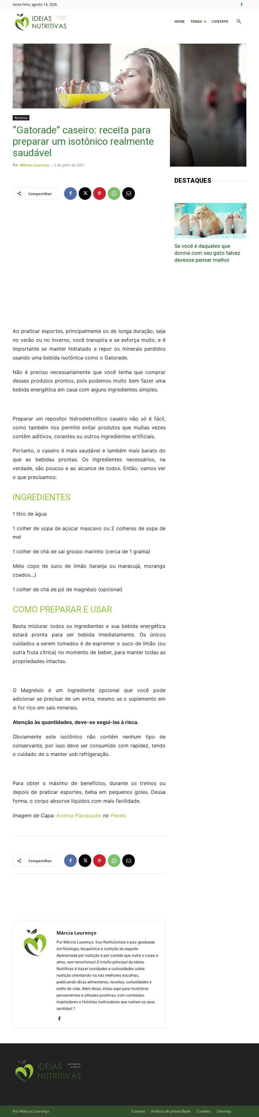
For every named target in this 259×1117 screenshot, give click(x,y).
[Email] (128, 193)
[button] (238, 22)
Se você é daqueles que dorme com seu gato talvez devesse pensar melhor (207, 253)
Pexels (118, 815)
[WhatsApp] (114, 193)
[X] (85, 193)
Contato (220, 21)
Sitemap (224, 1111)
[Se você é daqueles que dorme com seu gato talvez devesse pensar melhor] (210, 221)
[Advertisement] (89, 256)
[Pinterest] (99, 193)
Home (179, 21)
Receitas (21, 117)
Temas (196, 21)
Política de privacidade (171, 1111)
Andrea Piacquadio (78, 815)
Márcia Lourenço (34, 165)
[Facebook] (241, 4)
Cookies (204, 1111)
